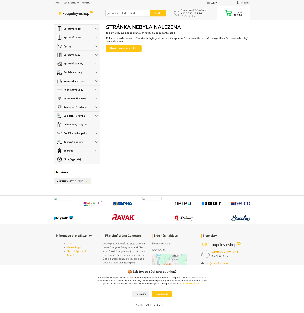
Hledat (158, 13)
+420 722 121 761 (192, 13)
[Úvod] (78, 13)
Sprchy (67, 46)
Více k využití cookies (190, 283)
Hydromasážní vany (74, 98)
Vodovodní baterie (74, 81)
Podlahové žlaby (72, 72)
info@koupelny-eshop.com (220, 263)
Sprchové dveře (72, 37)
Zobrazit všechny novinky (70, 180)
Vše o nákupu (70, 2)
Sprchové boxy (71, 55)
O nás (57, 2)
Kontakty (86, 2)
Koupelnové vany (73, 89)
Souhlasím (162, 294)
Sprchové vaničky (73, 63)
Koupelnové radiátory (76, 107)
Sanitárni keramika (74, 115)
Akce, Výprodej (72, 159)
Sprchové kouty (72, 28)
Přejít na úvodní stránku (123, 48)
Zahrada (68, 150)
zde (165, 305)
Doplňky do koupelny (75, 133)
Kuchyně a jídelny (73, 142)
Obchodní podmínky (77, 251)
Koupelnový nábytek (75, 124)
